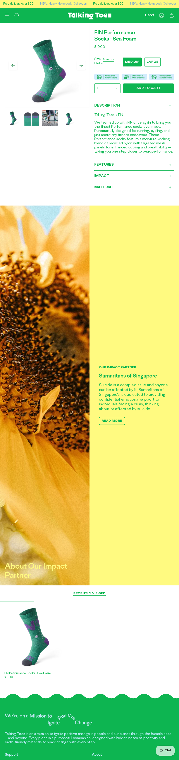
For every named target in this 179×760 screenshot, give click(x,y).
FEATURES (104, 165)
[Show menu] (7, 16)
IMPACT (101, 176)
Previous (13, 65)
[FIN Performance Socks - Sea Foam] (34, 636)
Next (81, 65)
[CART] (172, 16)
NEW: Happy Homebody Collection (52, 3)
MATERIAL (104, 187)
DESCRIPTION (107, 105)
